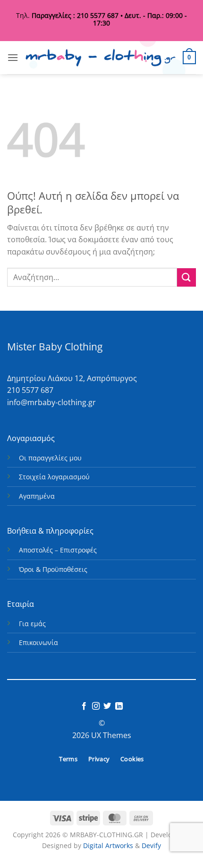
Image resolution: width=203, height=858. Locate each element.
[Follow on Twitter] (107, 706)
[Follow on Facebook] (84, 706)
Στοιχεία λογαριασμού (54, 476)
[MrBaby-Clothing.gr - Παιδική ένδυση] (100, 57)
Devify (151, 845)
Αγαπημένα (37, 496)
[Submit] (186, 277)
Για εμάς (32, 623)
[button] (12, 57)
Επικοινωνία (38, 642)
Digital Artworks (108, 845)
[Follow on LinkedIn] (119, 706)
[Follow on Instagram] (96, 706)
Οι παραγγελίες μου (50, 457)
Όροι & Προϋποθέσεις (53, 569)
